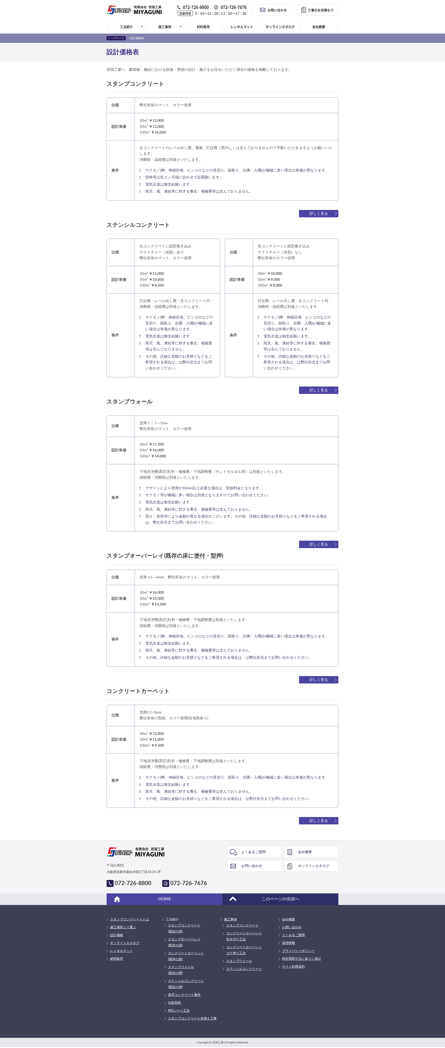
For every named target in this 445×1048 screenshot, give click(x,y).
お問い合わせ (251, 866)
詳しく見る (318, 213)
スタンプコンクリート (242, 925)
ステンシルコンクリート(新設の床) (186, 984)
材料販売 (116, 959)
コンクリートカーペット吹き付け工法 (244, 936)
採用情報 (288, 943)
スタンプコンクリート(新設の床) (184, 928)
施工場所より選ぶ (123, 927)
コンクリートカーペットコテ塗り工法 (244, 950)
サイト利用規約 (293, 966)
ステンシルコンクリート (244, 969)
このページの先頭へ (280, 899)
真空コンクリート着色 (184, 995)
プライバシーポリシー (298, 951)
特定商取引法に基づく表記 (301, 959)
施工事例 (230, 919)
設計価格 (116, 935)
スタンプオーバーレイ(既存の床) (184, 942)
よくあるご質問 (253, 852)
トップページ (116, 38)
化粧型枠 (174, 1002)
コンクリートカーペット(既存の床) (186, 956)
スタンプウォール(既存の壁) (181, 970)
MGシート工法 (179, 1010)
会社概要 (305, 852)
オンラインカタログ (313, 866)
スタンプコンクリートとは (129, 919)
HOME (164, 899)
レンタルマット (121, 951)
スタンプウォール (239, 961)
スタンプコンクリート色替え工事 (192, 1018)
